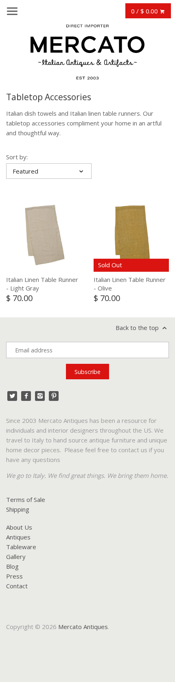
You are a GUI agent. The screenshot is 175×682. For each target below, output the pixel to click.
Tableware (21, 547)
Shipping (17, 509)
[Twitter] (12, 396)
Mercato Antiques (83, 627)
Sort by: (17, 157)
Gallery (16, 556)
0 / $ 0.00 (145, 11)
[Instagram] (40, 396)
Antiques (18, 537)
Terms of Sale (25, 499)
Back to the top (138, 327)
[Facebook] (26, 396)
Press (14, 576)
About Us (19, 527)
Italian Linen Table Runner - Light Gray (42, 283)
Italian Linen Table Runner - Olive (130, 283)
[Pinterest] (54, 396)
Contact (17, 586)
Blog (12, 566)
